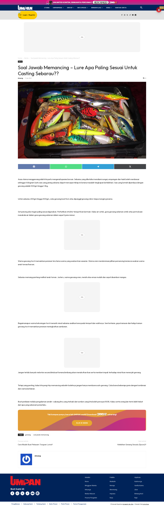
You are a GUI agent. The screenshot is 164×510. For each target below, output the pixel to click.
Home (20, 58)
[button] (141, 8)
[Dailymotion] (135, 15)
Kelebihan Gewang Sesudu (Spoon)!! (132, 445)
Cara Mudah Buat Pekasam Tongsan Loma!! (35, 445)
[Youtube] (132, 15)
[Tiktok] (130, 15)
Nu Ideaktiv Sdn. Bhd (128, 504)
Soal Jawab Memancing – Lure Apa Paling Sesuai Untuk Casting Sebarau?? (77, 70)
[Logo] (25, 7)
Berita (26, 58)
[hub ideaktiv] (147, 7)
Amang (20, 78)
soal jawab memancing (41, 435)
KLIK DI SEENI (82, 423)
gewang (28, 435)
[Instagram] (124, 15)
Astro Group (146, 504)
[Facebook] (121, 15)
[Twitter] (127, 15)
